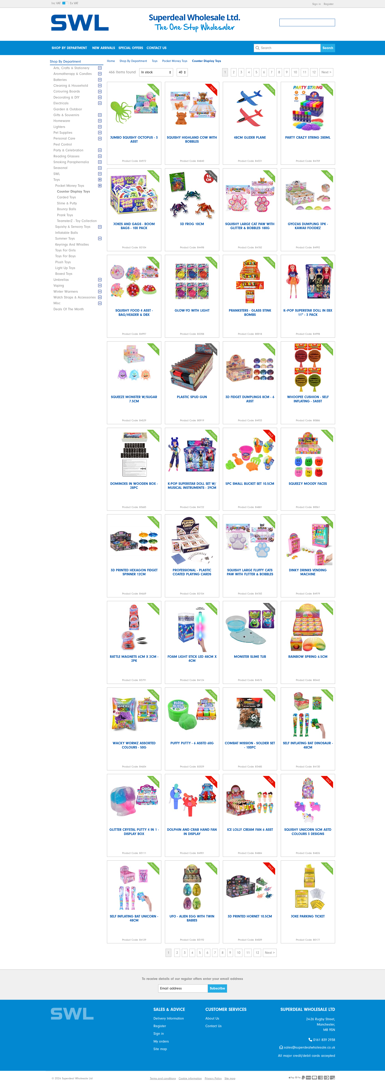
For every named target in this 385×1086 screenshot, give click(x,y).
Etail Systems (139, 1078)
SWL (56, 174)
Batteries (60, 80)
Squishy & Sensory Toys (72, 227)
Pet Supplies (62, 133)
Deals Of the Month (68, 309)
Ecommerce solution (114, 1078)
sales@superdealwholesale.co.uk (309, 1047)
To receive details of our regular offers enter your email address (192, 979)
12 (314, 72)
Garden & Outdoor (67, 109)
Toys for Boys (65, 256)
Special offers (131, 48)
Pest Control (62, 144)
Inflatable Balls (66, 233)
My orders (161, 1041)
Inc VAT (56, 3)
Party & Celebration (68, 150)
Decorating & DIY (66, 97)
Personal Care (64, 138)
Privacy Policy (213, 1078)
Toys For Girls (65, 250)
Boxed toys (63, 274)
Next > (326, 72)
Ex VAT (74, 3)
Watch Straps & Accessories (74, 297)
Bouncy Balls (66, 209)
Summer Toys (65, 239)
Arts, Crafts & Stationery (71, 68)
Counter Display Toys (73, 191)
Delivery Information (169, 1018)
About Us (212, 1018)
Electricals (61, 103)
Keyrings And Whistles (72, 245)
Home (111, 61)
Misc (56, 303)
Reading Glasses (66, 156)
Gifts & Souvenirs (66, 115)
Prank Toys (65, 215)
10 (295, 72)
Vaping (58, 286)
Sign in (316, 4)
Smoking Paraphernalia (71, 162)
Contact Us (156, 48)
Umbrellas (61, 280)
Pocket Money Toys (69, 186)
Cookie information (190, 1078)
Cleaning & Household (70, 86)
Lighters (59, 127)
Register (329, 4)
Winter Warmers (65, 292)
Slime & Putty (67, 203)
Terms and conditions (163, 1078)
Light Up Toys (65, 268)
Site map (160, 1049)
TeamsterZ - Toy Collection (77, 221)
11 (304, 72)
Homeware (61, 121)
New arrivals (103, 48)
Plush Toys (63, 262)
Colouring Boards (66, 91)
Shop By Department (69, 48)
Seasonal (60, 168)
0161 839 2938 (323, 1040)
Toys (56, 180)
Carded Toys (66, 197)
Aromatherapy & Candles (72, 74)
